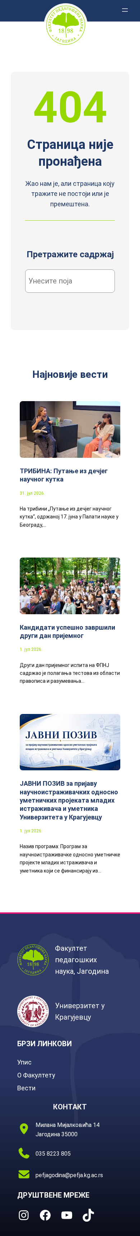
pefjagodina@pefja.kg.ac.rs (69, 1175)
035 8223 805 (53, 1153)
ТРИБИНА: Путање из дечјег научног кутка (64, 475)
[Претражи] (98, 281)
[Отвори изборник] (125, 10)
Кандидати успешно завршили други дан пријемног (67, 631)
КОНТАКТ (70, 1107)
